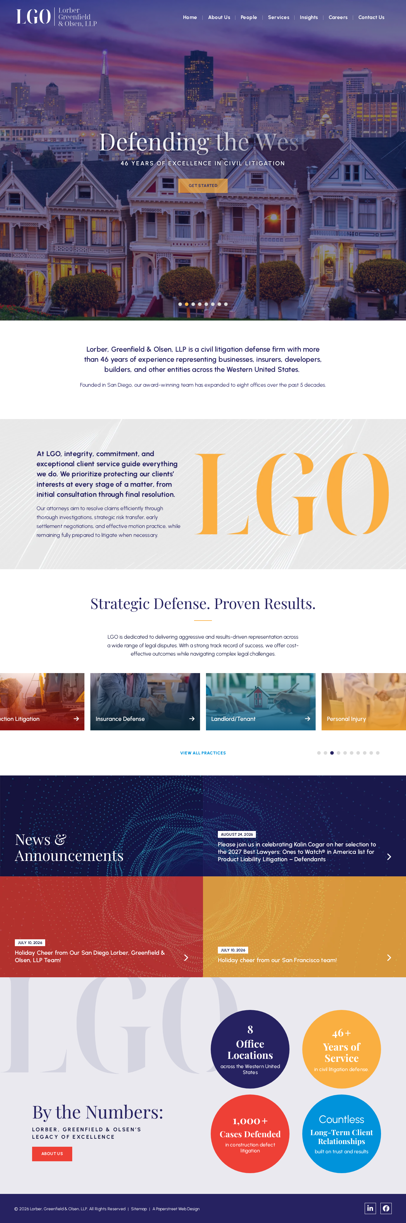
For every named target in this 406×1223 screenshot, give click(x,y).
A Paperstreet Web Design (176, 1208)
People (249, 17)
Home (190, 17)
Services (278, 17)
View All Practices (203, 753)
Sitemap (139, 1208)
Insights (309, 17)
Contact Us (371, 17)
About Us (219, 17)
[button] (180, 304)
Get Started (203, 185)
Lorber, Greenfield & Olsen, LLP (58, 1208)
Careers (338, 17)
